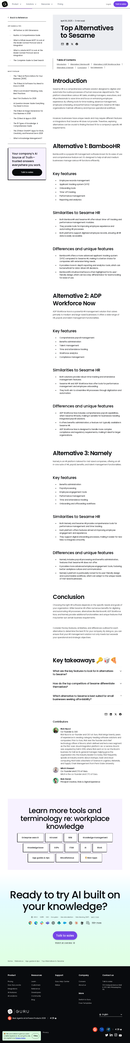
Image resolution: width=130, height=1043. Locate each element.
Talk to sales (121, 4)
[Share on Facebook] (77, 44)
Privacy (45, 1032)
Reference (19, 961)
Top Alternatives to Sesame (53, 961)
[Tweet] (72, 44)
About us (82, 985)
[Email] (62, 44)
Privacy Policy (21, 1038)
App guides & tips (32, 961)
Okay (35, 1036)
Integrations (12, 988)
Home (10, 961)
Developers (36, 992)
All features (12, 992)
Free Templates (85, 1003)
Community (36, 996)
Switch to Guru (85, 999)
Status (57, 985)
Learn (33, 981)
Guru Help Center (62, 981)
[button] (17, 4)
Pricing (60, 4)
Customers (35, 985)
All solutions (12, 996)
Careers (82, 981)
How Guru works (14, 985)
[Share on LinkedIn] (67, 44)
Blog (33, 999)
